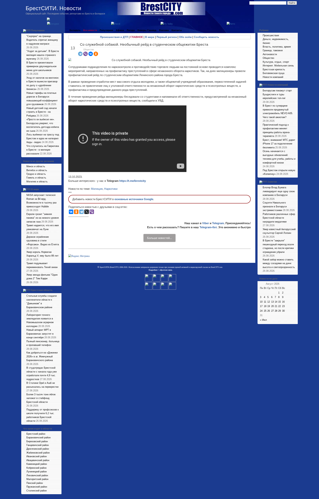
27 (272, 310)
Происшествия (271, 35)
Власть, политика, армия (277, 46)
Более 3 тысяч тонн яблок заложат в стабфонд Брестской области (41, 398)
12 (268, 301)
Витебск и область (36, 170)
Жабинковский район (38, 452)
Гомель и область (36, 177)
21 (276, 306)
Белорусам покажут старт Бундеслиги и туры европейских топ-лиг (277, 94)
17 (261, 306)
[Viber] (85, 54)
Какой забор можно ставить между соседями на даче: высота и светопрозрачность (279, 263)
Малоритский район (37, 479)
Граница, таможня (273, 50)
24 (261, 310)
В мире (35, 189)
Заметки (272, 182)
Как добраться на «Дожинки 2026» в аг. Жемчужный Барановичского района (42, 356)
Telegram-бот (208, 227)
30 (283, 310)
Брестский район (35, 433)
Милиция (97, 188)
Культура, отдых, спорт (276, 61)
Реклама (164, 30)
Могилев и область (37, 181)
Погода (131, 30)
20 (272, 306)
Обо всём (185, 37)
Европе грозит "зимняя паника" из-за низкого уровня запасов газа (42, 218)
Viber (205, 223)
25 (265, 310)
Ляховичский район (37, 475)
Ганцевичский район (37, 445)
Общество (88, 49)
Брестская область (41, 290)
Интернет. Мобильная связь (278, 65)
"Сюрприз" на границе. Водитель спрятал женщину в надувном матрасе (42, 40)
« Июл (263, 319)
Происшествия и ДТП (114, 37)
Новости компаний (273, 77)
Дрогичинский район (37, 448)
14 (276, 301)
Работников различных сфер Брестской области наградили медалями (279, 218)
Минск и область (35, 166)
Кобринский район (36, 467)
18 (265, 306)
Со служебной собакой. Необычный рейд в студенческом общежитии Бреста (144, 44)
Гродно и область (36, 174)
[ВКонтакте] (90, 54)
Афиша (120, 30)
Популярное (38, 30)
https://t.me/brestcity (132, 180)
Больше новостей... (159, 238)
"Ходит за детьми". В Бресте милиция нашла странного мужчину (42, 55)
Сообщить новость (206, 37)
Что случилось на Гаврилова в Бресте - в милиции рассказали (42, 150)
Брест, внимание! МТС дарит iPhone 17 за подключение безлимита (279, 144)
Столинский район (36, 490)
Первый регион (167, 37)
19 (268, 306)
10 (261, 301)
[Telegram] (80, 54)
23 (283, 306)
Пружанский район (36, 486)
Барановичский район (38, 437)
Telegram (218, 223)
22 (279, 306)
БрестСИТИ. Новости (53, 8)
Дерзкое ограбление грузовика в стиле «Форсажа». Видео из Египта (42, 240)
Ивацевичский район (37, 460)
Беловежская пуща (273, 73)
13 (272, 301)
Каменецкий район (36, 464)
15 (279, 301)
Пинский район (34, 483)
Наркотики (110, 188)
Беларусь (75, 30)
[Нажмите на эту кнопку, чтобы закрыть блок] (59, 30)
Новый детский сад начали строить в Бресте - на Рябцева (41, 112)
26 (268, 310)
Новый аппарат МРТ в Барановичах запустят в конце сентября (40, 333)
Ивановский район (36, 456)
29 (279, 310)
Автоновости (270, 54)
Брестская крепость (274, 69)
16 (283, 301)
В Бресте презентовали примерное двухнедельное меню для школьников (41, 66)
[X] (86, 212)
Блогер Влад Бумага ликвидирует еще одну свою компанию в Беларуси (279, 191)
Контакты (176, 30)
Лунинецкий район (36, 471)
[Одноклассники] (96, 54)
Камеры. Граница (147, 30)
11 (265, 301)
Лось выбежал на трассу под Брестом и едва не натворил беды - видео (42, 138)
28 (276, 310)
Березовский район (37, 441)
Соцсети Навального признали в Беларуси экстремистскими (275, 206)
